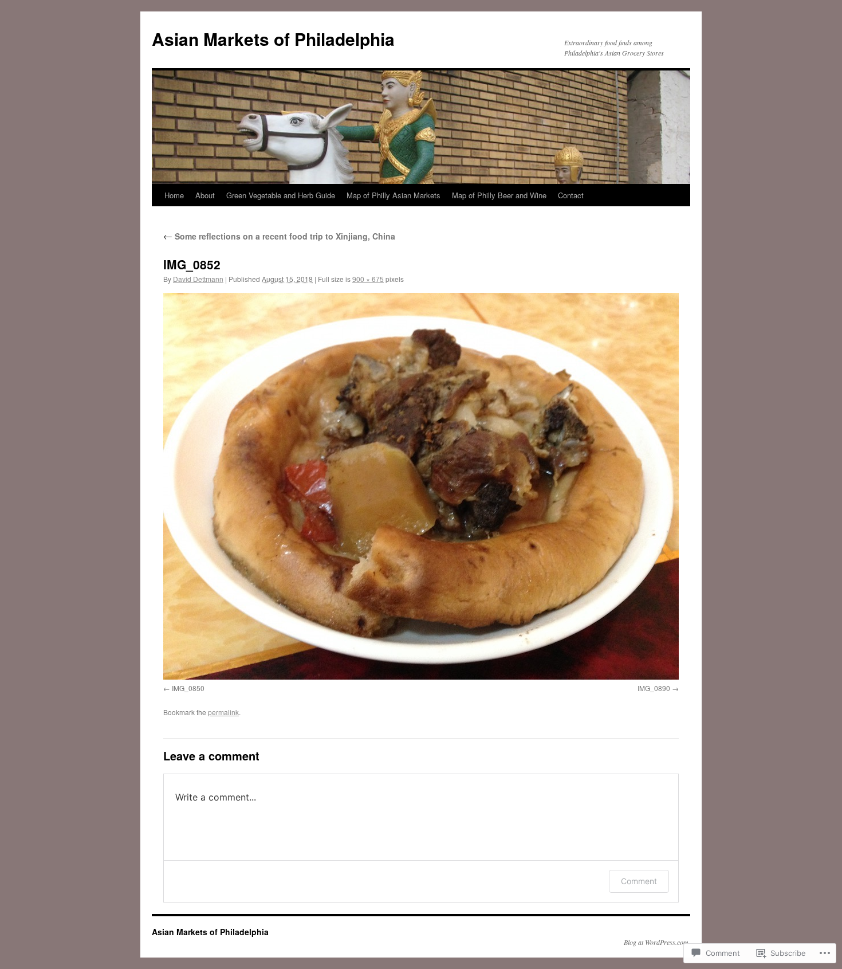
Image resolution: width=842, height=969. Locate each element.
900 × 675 (368, 279)
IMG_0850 (188, 688)
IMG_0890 (654, 688)
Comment (639, 881)
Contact (571, 195)
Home (174, 195)
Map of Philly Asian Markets (393, 195)
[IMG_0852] (421, 486)
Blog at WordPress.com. (657, 942)
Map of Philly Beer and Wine (499, 195)
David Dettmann (198, 279)
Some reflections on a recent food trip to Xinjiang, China (279, 236)
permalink (223, 712)
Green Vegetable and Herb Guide (280, 195)
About (205, 195)
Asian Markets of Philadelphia (273, 38)
